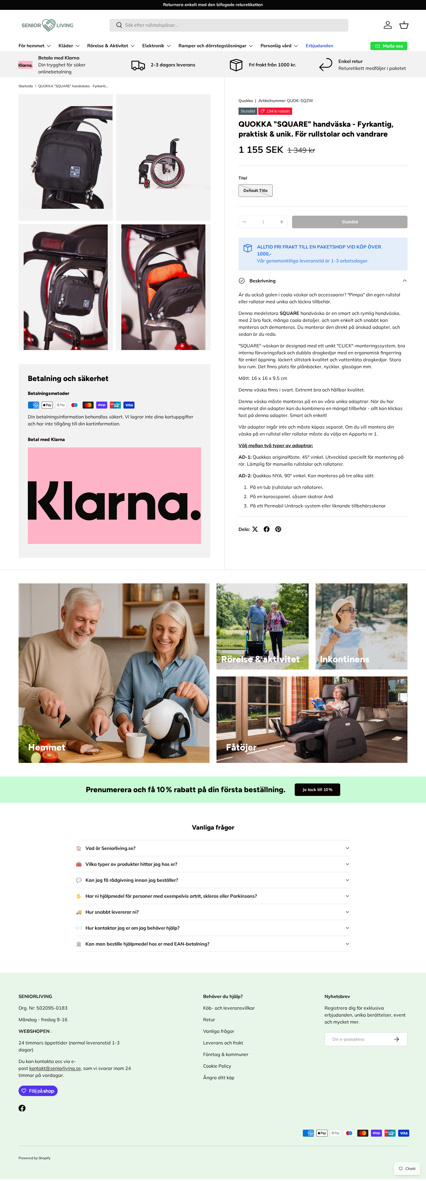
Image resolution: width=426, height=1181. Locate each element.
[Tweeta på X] (255, 529)
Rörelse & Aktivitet (107, 46)
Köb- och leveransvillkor (229, 1008)
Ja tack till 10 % (317, 789)
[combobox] (229, 25)
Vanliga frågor (218, 1031)
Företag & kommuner (225, 1054)
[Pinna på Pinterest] (278, 529)
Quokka (246, 100)
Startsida (26, 86)
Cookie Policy (217, 1066)
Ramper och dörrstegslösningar (212, 46)
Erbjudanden (319, 46)
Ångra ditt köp (218, 1077)
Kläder (66, 46)
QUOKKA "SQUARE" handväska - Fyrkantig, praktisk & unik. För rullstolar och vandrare (73, 86)
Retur (209, 1019)
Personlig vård (276, 46)
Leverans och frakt (223, 1043)
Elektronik (153, 46)
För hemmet (31, 46)
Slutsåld (350, 221)
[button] (404, 25)
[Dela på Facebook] (266, 529)
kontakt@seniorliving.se (55, 1068)
